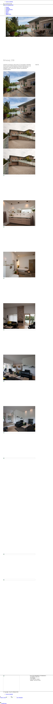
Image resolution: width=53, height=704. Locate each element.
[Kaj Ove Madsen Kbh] (8, 5)
